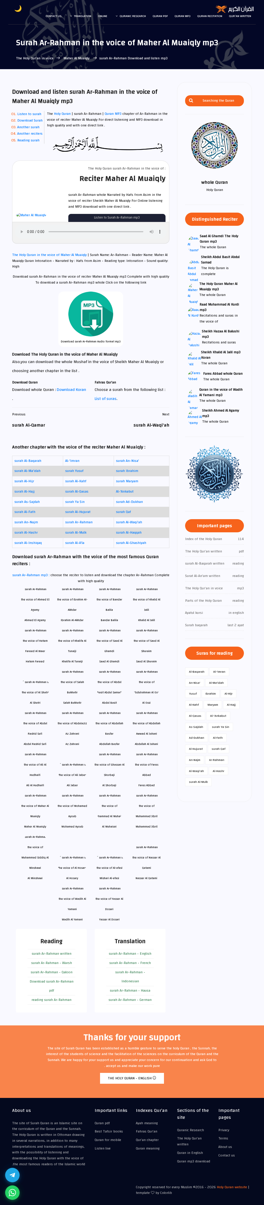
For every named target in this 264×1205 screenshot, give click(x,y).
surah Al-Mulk (75, 532)
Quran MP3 (113, 113)
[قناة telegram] (12, 1175)
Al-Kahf (194, 705)
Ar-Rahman (216, 760)
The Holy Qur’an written (189, 1141)
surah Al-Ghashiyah (131, 543)
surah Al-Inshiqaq (28, 543)
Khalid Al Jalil (146, 620)
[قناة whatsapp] (12, 1192)
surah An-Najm (26, 522)
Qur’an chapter (147, 1140)
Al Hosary (72, 878)
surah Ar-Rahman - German (130, 1000)
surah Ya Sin (75, 502)
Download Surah (30, 120)
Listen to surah (29, 114)
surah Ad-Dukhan (129, 502)
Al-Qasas (195, 716)
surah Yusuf (74, 471)
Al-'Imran (72, 460)
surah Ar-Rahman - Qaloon (51, 972)
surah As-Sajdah (27, 502)
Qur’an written (240, 16)
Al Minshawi (35, 878)
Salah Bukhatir (72, 702)
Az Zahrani (72, 744)
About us (225, 1147)
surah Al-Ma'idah (27, 471)
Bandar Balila (109, 620)
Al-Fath (218, 738)
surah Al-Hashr (26, 532)
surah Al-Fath (24, 512)
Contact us (54, 16)
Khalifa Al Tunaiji (72, 661)
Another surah (28, 127)
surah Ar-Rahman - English (130, 953)
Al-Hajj (231, 705)
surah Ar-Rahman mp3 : (31, 575)
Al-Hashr (218, 771)
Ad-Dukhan (196, 738)
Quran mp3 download (193, 1161)
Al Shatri (35, 702)
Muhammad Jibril (147, 826)
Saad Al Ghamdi (109, 661)
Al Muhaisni (109, 826)
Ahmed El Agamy (35, 620)
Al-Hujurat (196, 749)
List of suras (106, 399)
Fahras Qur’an (146, 1131)
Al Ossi (146, 702)
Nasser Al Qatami (146, 878)
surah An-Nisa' (127, 460)
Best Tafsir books (109, 1131)
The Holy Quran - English (130, 1078)
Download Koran (71, 389)
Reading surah (28, 140)
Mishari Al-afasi (109, 878)
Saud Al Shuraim (146, 661)
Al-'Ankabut (125, 491)
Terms (223, 1138)
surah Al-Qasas (76, 491)
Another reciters (30, 133)
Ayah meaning (147, 1123)
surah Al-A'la (74, 543)
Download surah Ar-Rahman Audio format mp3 (91, 341)
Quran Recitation (209, 16)
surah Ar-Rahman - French (130, 963)
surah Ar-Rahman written (51, 953)
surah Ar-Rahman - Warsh (51, 963)
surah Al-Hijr (24, 481)
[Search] (191, 100)
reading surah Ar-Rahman (51, 1000)
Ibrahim (210, 693)
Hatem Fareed (35, 661)
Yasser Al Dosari (109, 919)
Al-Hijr (229, 693)
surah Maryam (127, 481)
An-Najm (194, 760)
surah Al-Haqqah (129, 532)
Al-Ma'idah (216, 683)
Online (102, 16)
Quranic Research (133, 16)
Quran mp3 (183, 16)
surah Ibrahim (127, 471)
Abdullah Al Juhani (146, 744)
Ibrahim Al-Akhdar (72, 620)
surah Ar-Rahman (79, 522)
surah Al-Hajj (24, 491)
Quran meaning (148, 1148)
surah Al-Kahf (75, 481)
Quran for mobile (108, 1140)
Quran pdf (160, 16)
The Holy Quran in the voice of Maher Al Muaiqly (50, 255)
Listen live (103, 1148)
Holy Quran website (232, 1187)
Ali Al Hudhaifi (35, 785)
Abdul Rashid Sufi (35, 744)
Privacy (223, 1130)
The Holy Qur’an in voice (35, 58)
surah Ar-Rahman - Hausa (130, 990)
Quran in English (190, 1153)
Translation (82, 16)
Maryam (213, 705)
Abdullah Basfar (109, 744)
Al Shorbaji (109, 785)
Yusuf (193, 693)
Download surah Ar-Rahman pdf (51, 986)
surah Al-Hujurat (77, 512)
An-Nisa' (194, 683)
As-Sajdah (196, 727)
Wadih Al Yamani (72, 919)
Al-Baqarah (196, 671)
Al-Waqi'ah (196, 771)
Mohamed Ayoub (72, 826)
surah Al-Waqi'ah (129, 522)
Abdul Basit (109, 702)
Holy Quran (62, 113)
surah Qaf (123, 512)
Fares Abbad (146, 785)
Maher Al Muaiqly (76, 58)
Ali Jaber (72, 785)
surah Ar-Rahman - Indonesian (130, 977)
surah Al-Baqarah (27, 460)
